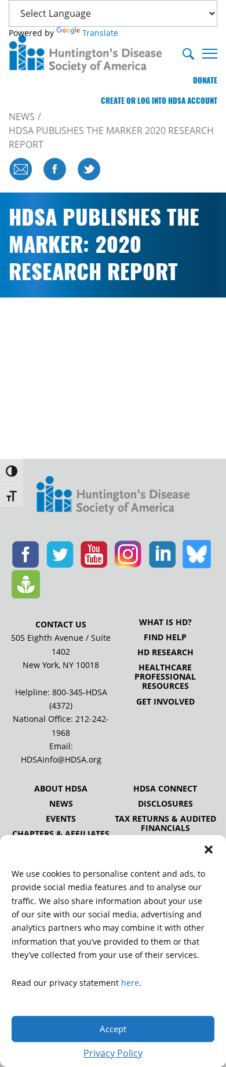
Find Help (165, 637)
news (22, 116)
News (61, 803)
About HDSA (61, 788)
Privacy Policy (113, 1053)
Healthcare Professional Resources (165, 677)
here (130, 982)
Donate (205, 80)
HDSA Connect (165, 788)
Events (61, 818)
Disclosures (165, 803)
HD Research (165, 652)
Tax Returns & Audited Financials (165, 823)
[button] (208, 849)
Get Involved (165, 701)
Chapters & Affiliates (61, 834)
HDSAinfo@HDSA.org (61, 759)
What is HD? (165, 622)
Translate (100, 32)
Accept (113, 1029)
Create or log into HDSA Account (159, 101)
